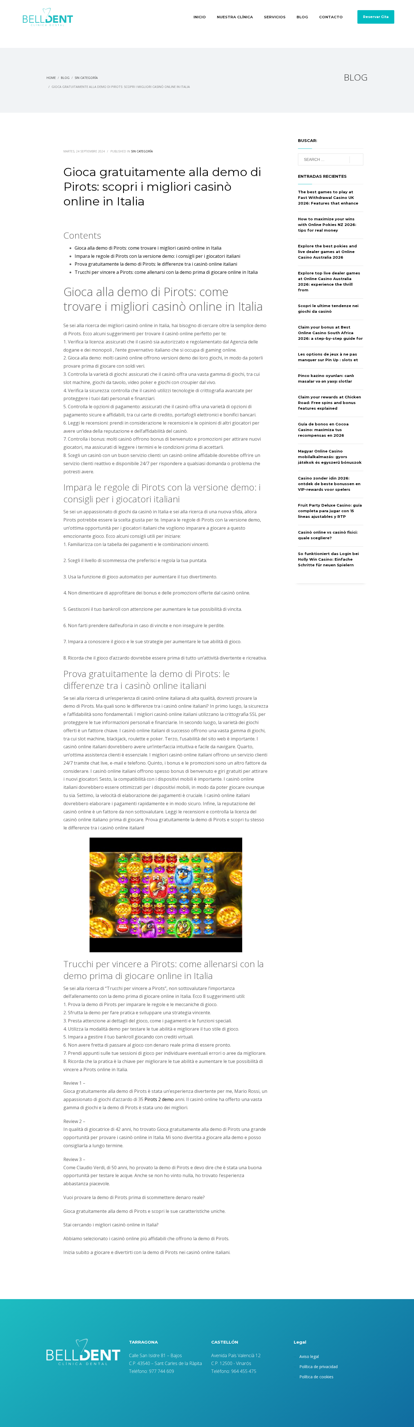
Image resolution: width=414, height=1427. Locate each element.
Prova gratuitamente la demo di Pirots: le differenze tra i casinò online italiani (156, 264)
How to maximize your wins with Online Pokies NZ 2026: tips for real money (327, 224)
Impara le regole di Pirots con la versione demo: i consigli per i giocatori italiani (157, 256)
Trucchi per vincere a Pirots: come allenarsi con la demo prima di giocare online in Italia (166, 272)
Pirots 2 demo (159, 1099)
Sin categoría (142, 151)
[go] (356, 160)
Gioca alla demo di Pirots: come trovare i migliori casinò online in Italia (148, 248)
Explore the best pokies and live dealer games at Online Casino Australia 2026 (327, 251)
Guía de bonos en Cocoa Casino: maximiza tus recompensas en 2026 (323, 430)
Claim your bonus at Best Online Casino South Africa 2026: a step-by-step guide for (330, 333)
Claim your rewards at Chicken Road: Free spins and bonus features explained (329, 402)
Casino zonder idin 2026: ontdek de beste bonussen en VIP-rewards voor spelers (329, 484)
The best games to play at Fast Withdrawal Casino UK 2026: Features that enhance (328, 197)
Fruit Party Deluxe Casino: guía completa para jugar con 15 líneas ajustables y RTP (330, 511)
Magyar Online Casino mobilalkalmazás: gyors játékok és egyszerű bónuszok (330, 457)
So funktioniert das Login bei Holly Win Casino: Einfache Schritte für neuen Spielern (328, 559)
